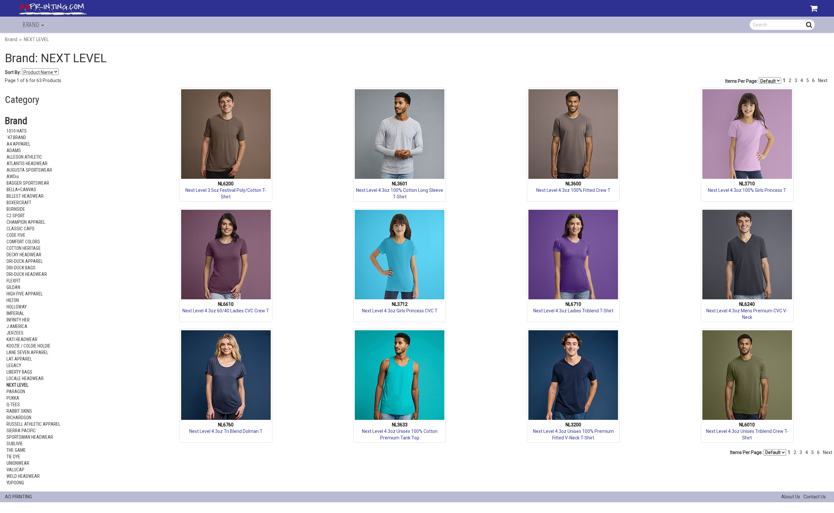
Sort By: (13, 72)
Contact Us (814, 496)
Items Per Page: (742, 81)
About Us (790, 496)
